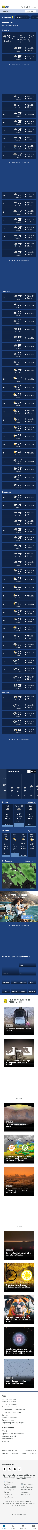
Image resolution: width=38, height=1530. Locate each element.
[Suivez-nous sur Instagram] (9, 1469)
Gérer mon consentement (11, 1412)
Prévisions (29, 11)
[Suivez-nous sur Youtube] (14, 1469)
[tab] (28, 771)
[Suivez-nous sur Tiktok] (19, 1469)
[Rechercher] (22, 7)
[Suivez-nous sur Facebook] (4, 1469)
